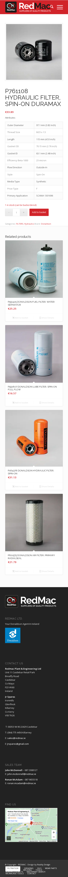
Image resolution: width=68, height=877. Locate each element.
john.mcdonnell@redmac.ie (21, 774)
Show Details (47, 317)
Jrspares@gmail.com (18, 743)
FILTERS (19, 223)
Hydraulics (29, 223)
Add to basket (39, 212)
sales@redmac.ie (16, 738)
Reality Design (43, 864)
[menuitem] (50, 7)
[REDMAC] (28, 7)
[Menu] (58, 7)
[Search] (50, 7)
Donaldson (46, 223)
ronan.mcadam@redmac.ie (21, 783)
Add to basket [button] (21, 317)
